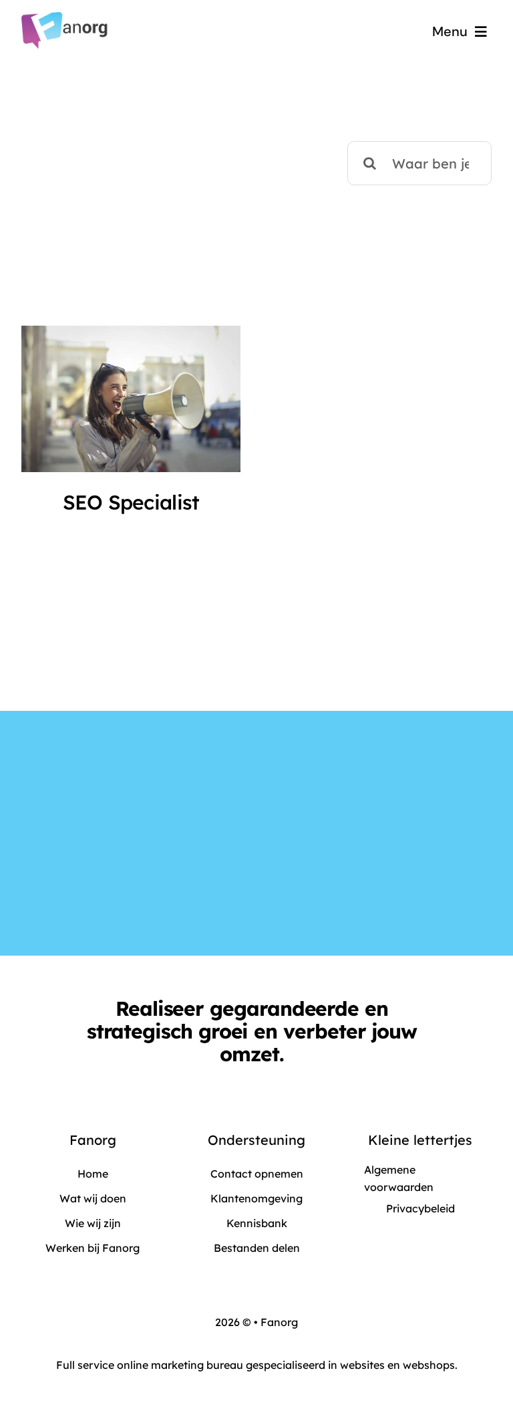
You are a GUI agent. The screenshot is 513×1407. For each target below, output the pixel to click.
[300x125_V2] (65, 18)
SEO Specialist (131, 502)
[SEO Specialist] (130, 399)
